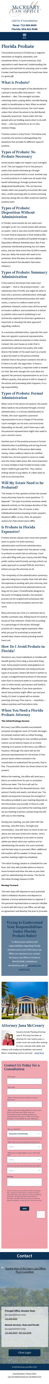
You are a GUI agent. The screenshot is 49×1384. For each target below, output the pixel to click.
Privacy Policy (31, 1373)
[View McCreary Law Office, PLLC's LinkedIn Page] (14, 1341)
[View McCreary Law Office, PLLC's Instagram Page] (20, 1341)
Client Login (24, 1352)
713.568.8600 (28, 25)
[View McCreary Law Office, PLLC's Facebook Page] (7, 1341)
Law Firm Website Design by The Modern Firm (24, 1376)
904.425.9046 (29, 29)
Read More (39, 1053)
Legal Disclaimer (19, 1373)
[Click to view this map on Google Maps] (24, 1287)
